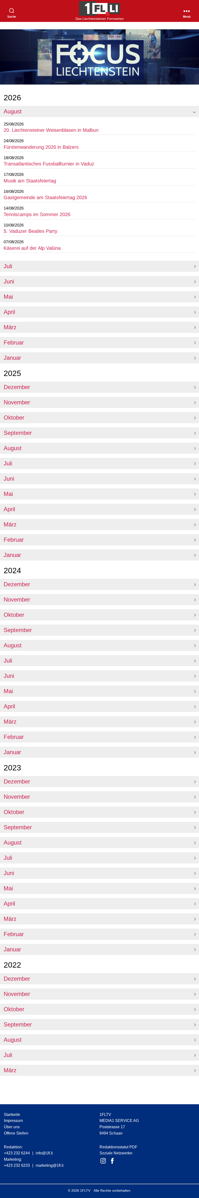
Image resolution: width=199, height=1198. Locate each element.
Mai (8, 296)
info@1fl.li (44, 1153)
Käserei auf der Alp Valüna (32, 248)
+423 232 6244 (17, 1153)
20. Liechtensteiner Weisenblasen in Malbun (51, 130)
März (10, 327)
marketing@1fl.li (50, 1165)
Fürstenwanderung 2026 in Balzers (41, 147)
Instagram (103, 1161)
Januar (12, 357)
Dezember (17, 387)
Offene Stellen (16, 1133)
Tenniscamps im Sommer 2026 (37, 214)
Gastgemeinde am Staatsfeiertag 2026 (45, 197)
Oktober (14, 417)
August (13, 111)
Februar (14, 342)
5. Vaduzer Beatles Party (30, 231)
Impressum (13, 1121)
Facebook (112, 1161)
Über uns (12, 1127)
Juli (8, 266)
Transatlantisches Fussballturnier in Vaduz (49, 163)
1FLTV (85, 1190)
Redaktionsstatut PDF (118, 1147)
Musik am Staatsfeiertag (30, 180)
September (18, 433)
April (9, 312)
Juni (9, 281)
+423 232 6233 (17, 1165)
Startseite (12, 1114)
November (17, 402)
